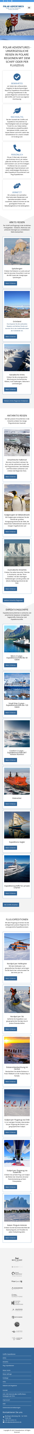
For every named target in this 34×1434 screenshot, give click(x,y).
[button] (29, 7)
